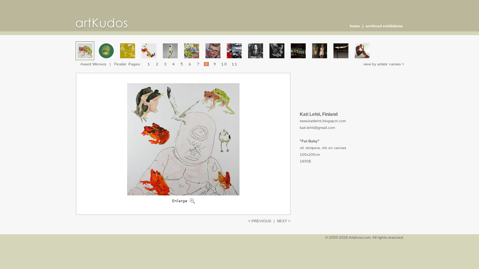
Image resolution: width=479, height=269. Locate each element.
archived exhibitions (384, 26)
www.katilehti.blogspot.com (323, 121)
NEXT (282, 221)
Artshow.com (359, 237)
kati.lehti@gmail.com (317, 128)
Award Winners (93, 64)
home (355, 26)
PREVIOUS (261, 221)
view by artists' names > (383, 64)
